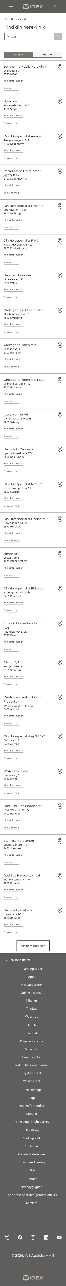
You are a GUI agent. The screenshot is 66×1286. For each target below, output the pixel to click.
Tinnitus (31, 1009)
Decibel (32, 1033)
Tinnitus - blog (32, 1057)
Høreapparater (31, 985)
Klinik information (13, 80)
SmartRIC (31, 1049)
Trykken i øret (31, 1073)
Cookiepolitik (32, 1138)
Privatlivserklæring (32, 1162)
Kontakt (31, 1114)
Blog (32, 1098)
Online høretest (32, 993)
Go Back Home (20, 959)
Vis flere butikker (33, 946)
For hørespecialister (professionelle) (31, 1195)
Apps (31, 977)
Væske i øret (31, 1081)
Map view (47, 54)
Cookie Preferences (31, 1154)
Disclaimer (31, 1146)
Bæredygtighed (31, 1187)
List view (18, 54)
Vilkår (32, 1170)
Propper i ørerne (31, 1041)
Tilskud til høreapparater (31, 1065)
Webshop (31, 1017)
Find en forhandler (32, 1106)
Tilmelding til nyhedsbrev (31, 1122)
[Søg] (55, 6)
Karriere (31, 1203)
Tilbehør (31, 1001)
